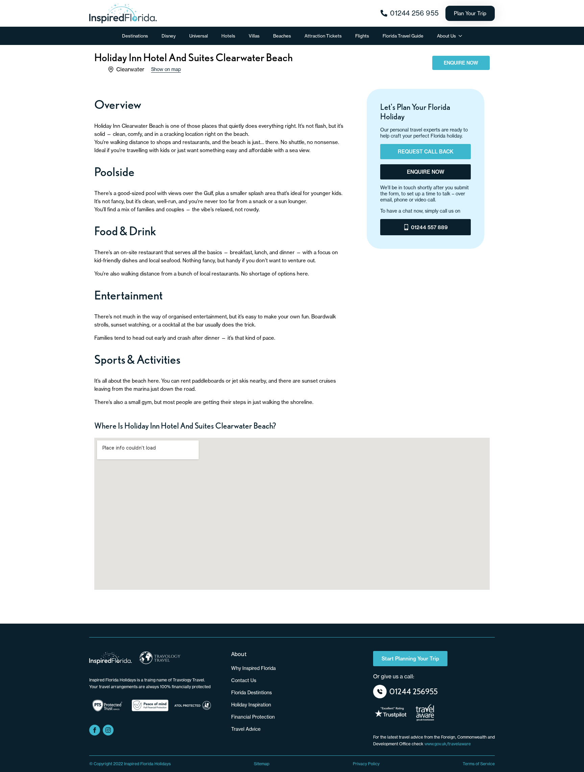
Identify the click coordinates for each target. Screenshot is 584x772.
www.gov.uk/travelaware (447, 743)
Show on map (166, 69)
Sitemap (261, 763)
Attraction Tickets (323, 36)
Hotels (228, 36)
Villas (254, 36)
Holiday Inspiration (251, 705)
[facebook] (94, 730)
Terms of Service (479, 763)
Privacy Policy (366, 763)
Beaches (282, 36)
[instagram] (108, 730)
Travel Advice (246, 729)
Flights (362, 36)
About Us (446, 36)
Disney (169, 36)
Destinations (135, 36)
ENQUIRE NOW (461, 63)
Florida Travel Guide (403, 36)
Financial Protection (253, 717)
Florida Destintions (251, 693)
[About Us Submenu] (462, 36)
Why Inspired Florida (253, 668)
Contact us (243, 680)
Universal (198, 36)
